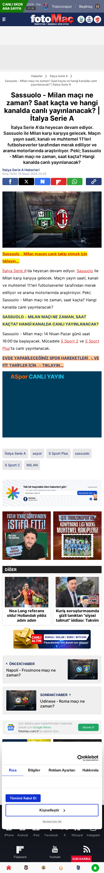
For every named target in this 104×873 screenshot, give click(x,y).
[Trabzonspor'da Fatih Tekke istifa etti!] (26, 535)
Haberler (37, 76)
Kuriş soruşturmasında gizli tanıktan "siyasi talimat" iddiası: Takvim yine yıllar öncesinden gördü (77, 620)
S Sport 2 (69, 341)
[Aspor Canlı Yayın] (81, 19)
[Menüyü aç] (4, 19)
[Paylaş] (94, 181)
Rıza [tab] (12, 770)
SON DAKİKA (81, 859)
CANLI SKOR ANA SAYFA (12, 6)
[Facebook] (10, 181)
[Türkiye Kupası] (97, 19)
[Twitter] (26, 181)
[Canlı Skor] (89, 19)
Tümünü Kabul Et (23, 798)
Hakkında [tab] (90, 770)
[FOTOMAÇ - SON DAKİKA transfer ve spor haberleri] (52, 19)
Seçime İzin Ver (52, 821)
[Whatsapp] (75, 181)
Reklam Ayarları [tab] (62, 770)
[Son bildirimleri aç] (95, 868)
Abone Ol (88, 727)
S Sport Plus (58, 453)
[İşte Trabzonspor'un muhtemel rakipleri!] (77, 535)
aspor (37, 453)
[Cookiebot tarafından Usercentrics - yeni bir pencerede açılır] (77, 758)
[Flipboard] (59, 181)
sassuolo (82, 453)
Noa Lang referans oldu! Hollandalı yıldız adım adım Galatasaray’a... (26, 618)
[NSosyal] (42, 181)
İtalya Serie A (59, 76)
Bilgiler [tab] (34, 770)
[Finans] (52, 638)
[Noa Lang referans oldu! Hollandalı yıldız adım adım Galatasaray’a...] (26, 592)
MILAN (32, 465)
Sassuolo (85, 270)
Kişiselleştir (49, 810)
